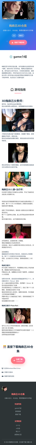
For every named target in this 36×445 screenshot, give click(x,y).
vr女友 (18, 428)
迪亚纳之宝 (18, 434)
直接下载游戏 (19, 42)
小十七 (18, 425)
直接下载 (18, 414)
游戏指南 (18, 411)
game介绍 (18, 408)
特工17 (18, 431)
